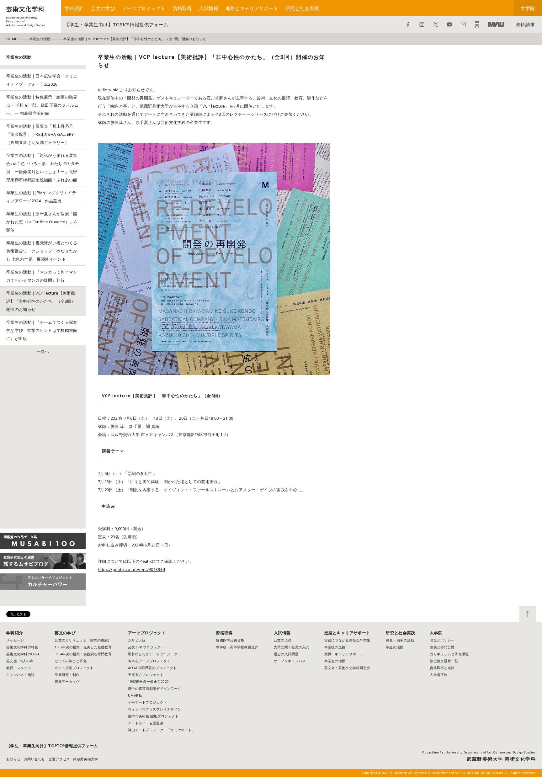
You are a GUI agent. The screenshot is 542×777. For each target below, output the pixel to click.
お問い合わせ (463, 24)
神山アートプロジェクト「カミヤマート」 (163, 729)
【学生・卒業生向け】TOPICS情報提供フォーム (116, 24)
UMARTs (135, 695)
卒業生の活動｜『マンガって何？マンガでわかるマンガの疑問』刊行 (41, 276)
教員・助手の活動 (400, 640)
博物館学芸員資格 (230, 640)
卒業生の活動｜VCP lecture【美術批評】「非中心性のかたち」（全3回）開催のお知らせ (41, 301)
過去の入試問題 (286, 654)
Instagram (422, 24)
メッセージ (15, 640)
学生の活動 (394, 647)
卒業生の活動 (335, 660)
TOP (527, 614)
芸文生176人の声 (19, 660)
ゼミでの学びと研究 (70, 660)
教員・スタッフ (18, 667)
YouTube (449, 24)
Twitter (436, 24)
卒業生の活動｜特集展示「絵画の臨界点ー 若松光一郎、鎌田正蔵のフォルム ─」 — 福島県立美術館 (42, 105)
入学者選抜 (438, 674)
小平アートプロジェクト (147, 702)
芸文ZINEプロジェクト (146, 647)
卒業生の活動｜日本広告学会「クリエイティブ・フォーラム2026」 (41, 80)
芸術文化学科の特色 (22, 647)
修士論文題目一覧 (444, 660)
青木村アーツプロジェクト (149, 660)
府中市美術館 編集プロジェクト (153, 716)
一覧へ (43, 351)
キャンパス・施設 (20, 674)
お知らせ (13, 759)
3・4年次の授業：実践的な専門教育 (83, 654)
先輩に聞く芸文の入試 (291, 647)
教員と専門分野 (442, 647)
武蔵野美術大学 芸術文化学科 (501, 759)
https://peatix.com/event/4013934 (131, 569)
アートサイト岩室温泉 (145, 723)
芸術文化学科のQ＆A (23, 654)
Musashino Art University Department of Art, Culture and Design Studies (479, 752)
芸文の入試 (282, 640)
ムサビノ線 (137, 640)
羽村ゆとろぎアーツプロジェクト (154, 654)
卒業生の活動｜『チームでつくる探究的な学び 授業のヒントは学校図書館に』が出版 (41, 330)
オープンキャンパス (290, 660)
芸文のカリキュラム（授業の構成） (83, 640)
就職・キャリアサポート (343, 654)
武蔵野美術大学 (496, 24)
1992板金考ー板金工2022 (148, 681)
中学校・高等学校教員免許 (237, 647)
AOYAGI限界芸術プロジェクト (152, 667)
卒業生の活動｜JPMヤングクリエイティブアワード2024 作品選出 (41, 197)
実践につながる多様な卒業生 (347, 640)
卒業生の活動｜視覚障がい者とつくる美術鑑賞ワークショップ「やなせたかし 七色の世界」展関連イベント (41, 251)
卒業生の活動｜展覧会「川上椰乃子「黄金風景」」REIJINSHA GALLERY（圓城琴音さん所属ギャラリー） (40, 134)
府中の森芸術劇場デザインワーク (154, 688)
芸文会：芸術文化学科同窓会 (347, 667)
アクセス (477, 24)
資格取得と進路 (442, 667)
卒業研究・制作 (67, 674)
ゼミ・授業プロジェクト (74, 667)
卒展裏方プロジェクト (145, 674)
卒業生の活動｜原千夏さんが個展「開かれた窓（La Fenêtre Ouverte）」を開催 (42, 222)
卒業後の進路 (335, 647)
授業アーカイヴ (67, 681)
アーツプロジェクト (144, 8)
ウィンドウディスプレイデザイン (154, 709)
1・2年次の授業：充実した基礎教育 (83, 647)
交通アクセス (59, 759)
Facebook (408, 24)
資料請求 (525, 24)
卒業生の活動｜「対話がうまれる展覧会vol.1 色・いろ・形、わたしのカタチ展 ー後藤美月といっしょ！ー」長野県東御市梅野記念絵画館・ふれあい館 (42, 167)
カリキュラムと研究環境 (449, 654)
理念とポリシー (442, 640)
